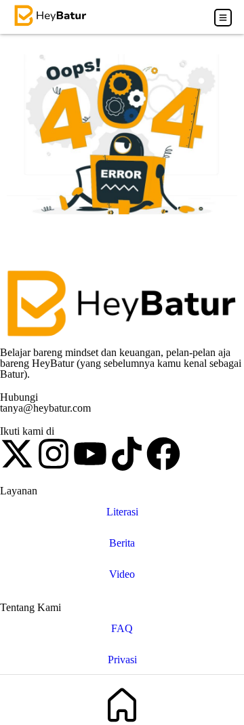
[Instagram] (53, 454)
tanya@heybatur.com (45, 408)
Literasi (122, 511)
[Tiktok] (127, 454)
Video (122, 574)
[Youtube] (90, 454)
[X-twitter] (17, 454)
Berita (122, 543)
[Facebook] (163, 454)
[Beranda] (122, 705)
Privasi (122, 659)
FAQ (122, 628)
